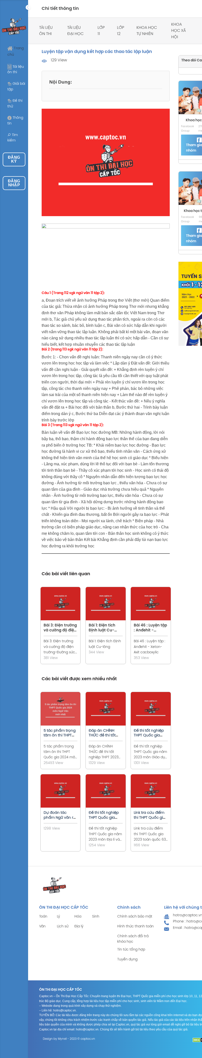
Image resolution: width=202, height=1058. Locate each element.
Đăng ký (14, 159)
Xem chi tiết (64, 602)
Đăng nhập (14, 183)
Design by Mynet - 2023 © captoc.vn (69, 1039)
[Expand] (28, 7)
